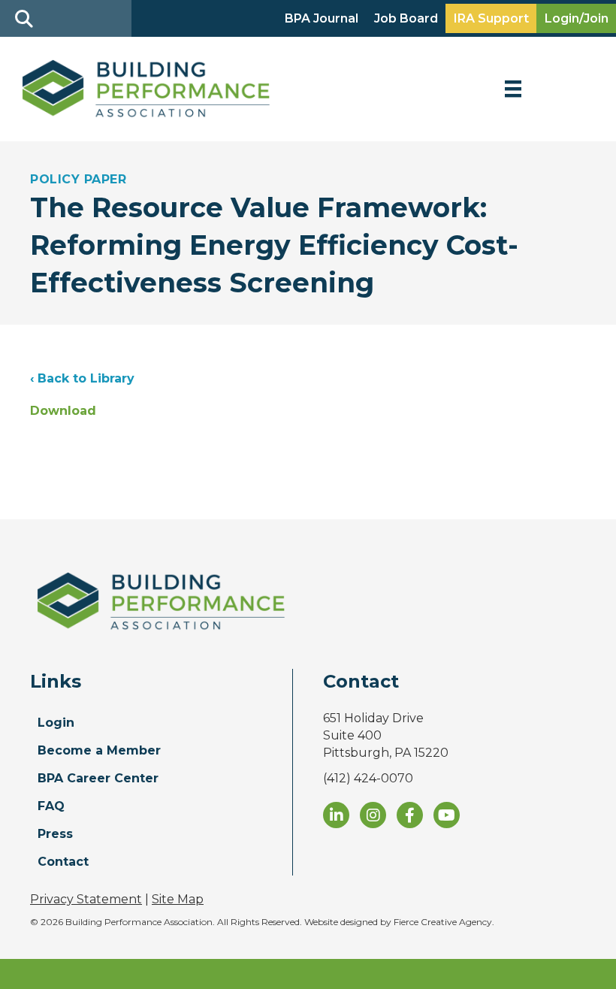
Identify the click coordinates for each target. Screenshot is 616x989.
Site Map (178, 899)
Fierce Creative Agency (443, 921)
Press (55, 834)
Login (56, 722)
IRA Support (491, 18)
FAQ (51, 806)
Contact (63, 861)
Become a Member (99, 750)
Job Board (406, 18)
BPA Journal (321, 18)
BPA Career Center (98, 778)
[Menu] (513, 88)
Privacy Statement (86, 899)
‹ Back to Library (82, 378)
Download (63, 411)
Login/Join (576, 18)
